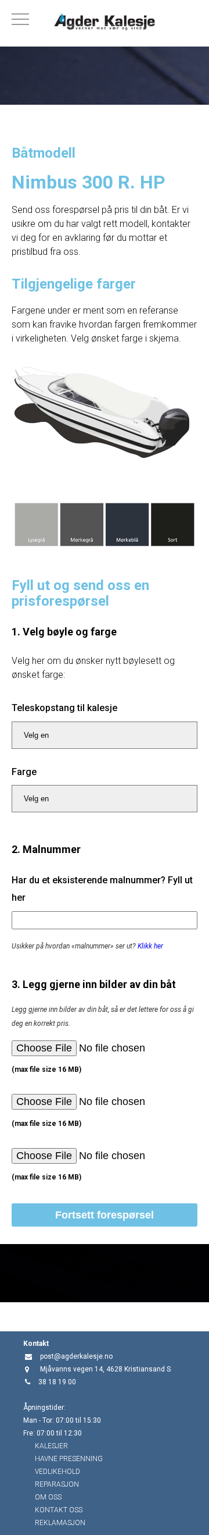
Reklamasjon (60, 1523)
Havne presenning (69, 1459)
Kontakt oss (58, 1510)
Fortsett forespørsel (104, 1215)
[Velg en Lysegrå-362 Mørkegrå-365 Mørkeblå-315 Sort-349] (104, 798)
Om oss (48, 1497)
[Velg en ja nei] (104, 735)
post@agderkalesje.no (76, 1356)
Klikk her (150, 946)
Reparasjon (57, 1484)
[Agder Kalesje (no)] (104, 23)
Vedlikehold (57, 1472)
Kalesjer (51, 1446)
